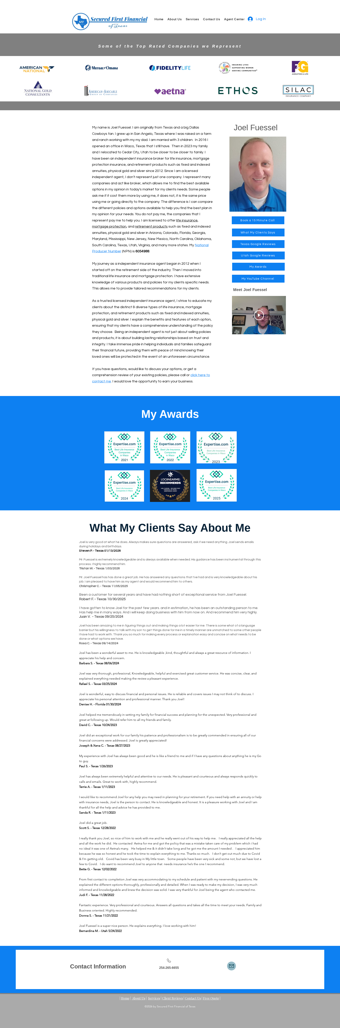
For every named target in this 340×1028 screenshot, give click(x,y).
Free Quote (211, 998)
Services (154, 998)
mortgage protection (109, 226)
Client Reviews (172, 998)
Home (125, 998)
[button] (192, 19)
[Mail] (231, 966)
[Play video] (259, 315)
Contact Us (193, 998)
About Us (138, 998)
